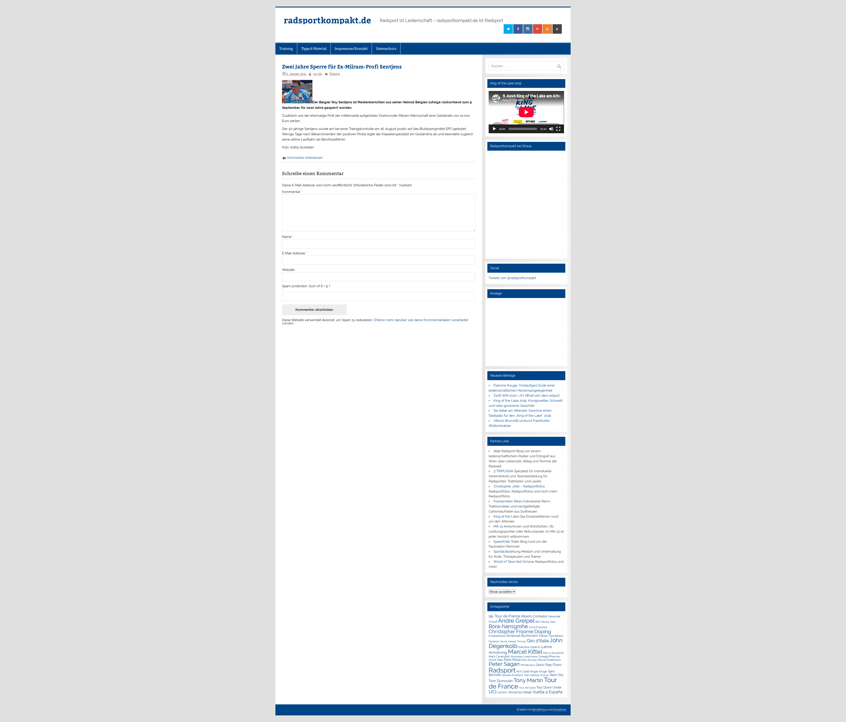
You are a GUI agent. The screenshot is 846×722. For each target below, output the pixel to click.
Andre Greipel (516, 620)
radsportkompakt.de (327, 20)
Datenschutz (386, 48)
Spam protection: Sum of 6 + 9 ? (306, 286)
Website (288, 270)
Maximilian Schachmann (524, 656)
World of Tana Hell (508, 562)
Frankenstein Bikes (508, 501)
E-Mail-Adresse (294, 253)
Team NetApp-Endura (536, 675)
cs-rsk (317, 74)
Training (286, 48)
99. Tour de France (504, 616)
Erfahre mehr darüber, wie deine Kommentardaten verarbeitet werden (375, 321)
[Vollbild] (558, 129)
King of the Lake (506, 516)
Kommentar (292, 192)
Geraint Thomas (517, 641)
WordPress (539, 709)
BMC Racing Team (545, 621)
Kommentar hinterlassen (305, 157)
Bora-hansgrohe (508, 626)
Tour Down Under (549, 687)
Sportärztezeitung (507, 552)
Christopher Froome (511, 631)
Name (287, 237)
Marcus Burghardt (553, 653)
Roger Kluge (538, 671)
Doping (335, 74)
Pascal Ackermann (549, 659)
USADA (502, 692)
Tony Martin (528, 680)
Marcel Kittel (525, 651)
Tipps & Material (314, 48)
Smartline (559, 709)
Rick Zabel (522, 671)
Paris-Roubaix (529, 660)
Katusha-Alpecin (529, 647)
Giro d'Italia (538, 640)
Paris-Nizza (512, 659)
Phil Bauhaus (528, 665)
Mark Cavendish (499, 656)
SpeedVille (502, 542)
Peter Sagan (504, 664)
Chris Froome (538, 627)
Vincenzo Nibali (520, 692)
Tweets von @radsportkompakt (512, 278)
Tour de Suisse (527, 687)
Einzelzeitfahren (497, 636)
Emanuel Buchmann (522, 636)
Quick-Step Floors (549, 664)
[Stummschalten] (551, 129)
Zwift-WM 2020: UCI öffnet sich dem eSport (527, 396)
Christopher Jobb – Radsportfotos (519, 486)
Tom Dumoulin (501, 681)
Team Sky (556, 675)
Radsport (502, 670)
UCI (492, 691)
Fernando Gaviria (498, 641)
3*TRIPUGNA (503, 471)
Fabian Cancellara (551, 635)
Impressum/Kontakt (351, 48)
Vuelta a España (547, 692)
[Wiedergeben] (494, 129)
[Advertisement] (526, 332)
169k (497, 451)
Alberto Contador (534, 616)
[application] (526, 112)
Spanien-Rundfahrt (512, 675)
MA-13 (498, 526)
